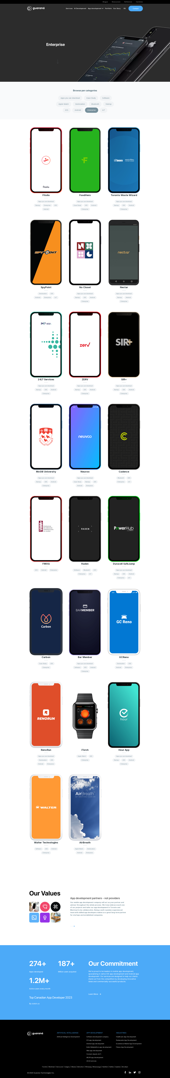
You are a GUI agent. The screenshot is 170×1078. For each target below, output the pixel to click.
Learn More (93, 993)
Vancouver (59, 1067)
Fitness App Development (124, 1047)
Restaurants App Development (126, 1040)
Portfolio (108, 8)
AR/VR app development (94, 1057)
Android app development (95, 1043)
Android (78, 110)
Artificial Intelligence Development (68, 1037)
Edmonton (80, 1067)
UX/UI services (91, 1061)
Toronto (44, 1067)
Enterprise (91, 110)
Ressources (116, 2)
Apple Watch (64, 104)
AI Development (80, 8)
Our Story (117, 8)
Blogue (105, 2)
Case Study (91, 98)
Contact (136, 8)
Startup (108, 104)
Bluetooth (95, 104)
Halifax (111, 1067)
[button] (72, 926)
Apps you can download (70, 98)
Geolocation (80, 104)
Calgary (67, 1067)
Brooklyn (125, 1067)
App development (94, 8)
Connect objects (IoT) (93, 1054)
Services (69, 8)
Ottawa (73, 1067)
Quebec (118, 1067)
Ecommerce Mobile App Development (129, 1043)
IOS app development (93, 1040)
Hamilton (105, 1067)
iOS (66, 110)
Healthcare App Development (126, 1037)
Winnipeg (88, 1067)
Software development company (97, 1037)
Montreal (52, 1067)
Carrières (139, 2)
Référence (128, 2)
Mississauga (97, 1067)
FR (125, 8)
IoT (103, 110)
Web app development (94, 1050)
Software (105, 98)
